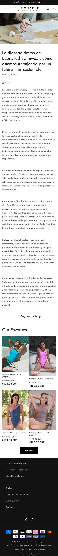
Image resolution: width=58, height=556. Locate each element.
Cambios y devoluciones (17, 494)
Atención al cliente (15, 476)
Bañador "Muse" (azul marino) (14, 433)
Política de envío (40, 549)
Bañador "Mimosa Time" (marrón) (39, 434)
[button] (3, 9)
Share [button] (8, 82)
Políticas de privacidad (16, 463)
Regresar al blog (31, 316)
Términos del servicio (22, 549)
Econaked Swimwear (27, 542)
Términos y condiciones (17, 469)
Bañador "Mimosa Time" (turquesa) (12, 375)
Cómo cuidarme (13, 500)
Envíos (9, 488)
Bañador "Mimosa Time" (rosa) (41, 379)
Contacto (10, 507)
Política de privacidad (43, 545)
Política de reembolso (23, 545)
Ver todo (29, 450)
